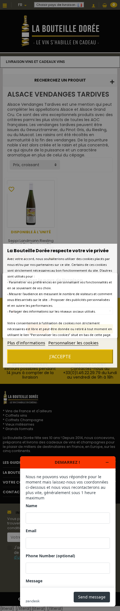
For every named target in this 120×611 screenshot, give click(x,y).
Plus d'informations (26, 342)
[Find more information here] (68, 531)
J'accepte (60, 356)
